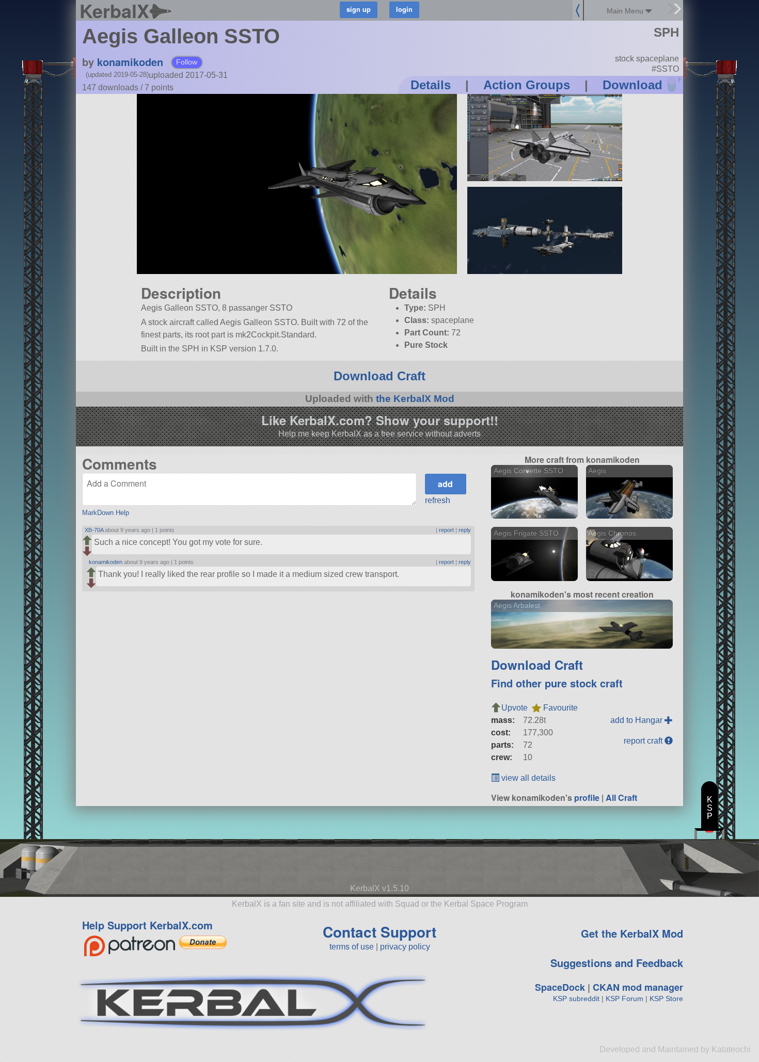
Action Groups (526, 85)
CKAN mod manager (638, 987)
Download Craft (379, 376)
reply (464, 530)
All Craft (621, 797)
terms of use (351, 946)
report (446, 530)
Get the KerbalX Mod (632, 933)
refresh (437, 500)
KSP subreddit (576, 998)
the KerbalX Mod (415, 398)
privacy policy (405, 946)
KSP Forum (624, 998)
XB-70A (94, 530)
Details (430, 85)
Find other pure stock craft (557, 682)
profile (586, 797)
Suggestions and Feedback (616, 962)
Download (632, 85)
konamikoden (130, 61)
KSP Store (666, 998)
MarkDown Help (105, 513)
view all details (527, 778)
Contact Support (379, 931)
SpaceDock (560, 987)
